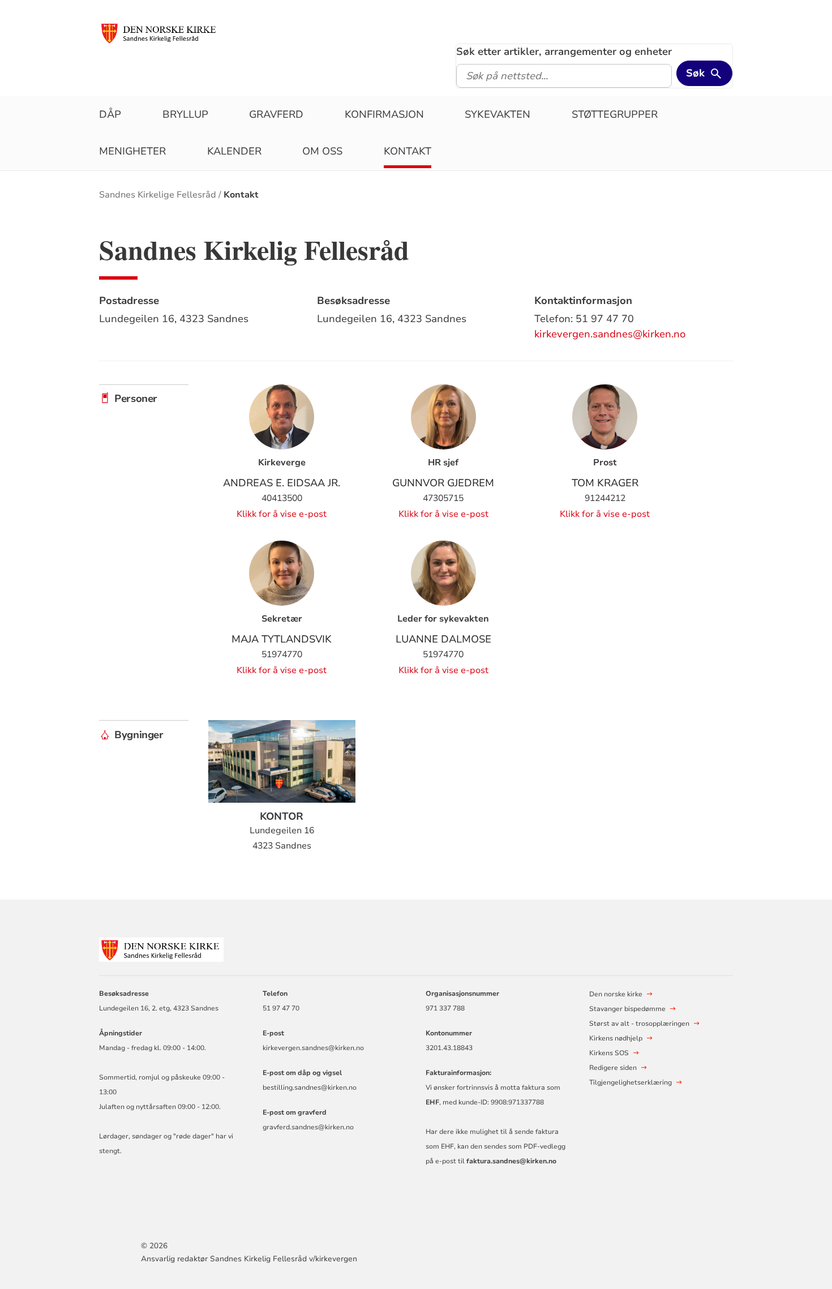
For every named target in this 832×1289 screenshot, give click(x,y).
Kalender (234, 151)
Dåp (110, 114)
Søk (695, 73)
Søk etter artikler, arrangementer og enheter (564, 51)
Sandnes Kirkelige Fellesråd (157, 195)
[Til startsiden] (159, 32)
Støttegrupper (615, 114)
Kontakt (407, 151)
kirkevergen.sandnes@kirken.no (609, 334)
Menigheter (132, 151)
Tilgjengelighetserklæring (630, 1082)
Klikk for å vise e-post (282, 514)
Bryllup (185, 114)
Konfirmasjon (384, 114)
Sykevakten (497, 114)
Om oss (322, 151)
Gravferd (276, 114)
